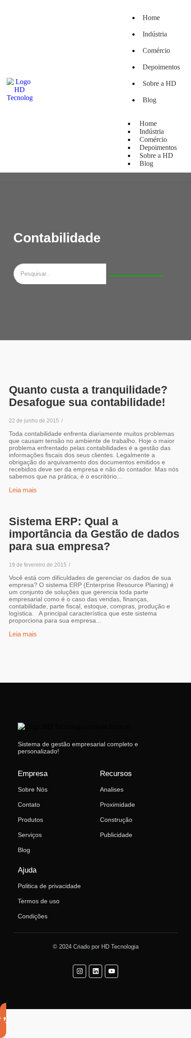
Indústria (155, 34)
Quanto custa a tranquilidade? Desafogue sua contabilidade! (88, 395)
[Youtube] (111, 971)
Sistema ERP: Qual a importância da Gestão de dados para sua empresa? (94, 533)
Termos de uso (39, 901)
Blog (149, 100)
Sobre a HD (159, 83)
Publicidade (116, 834)
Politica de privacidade (49, 885)
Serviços (30, 834)
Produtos (30, 819)
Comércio (156, 50)
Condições (33, 916)
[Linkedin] (95, 971)
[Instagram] (79, 971)
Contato (29, 804)
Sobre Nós (33, 789)
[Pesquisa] (135, 275)
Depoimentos (161, 67)
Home (151, 17)
